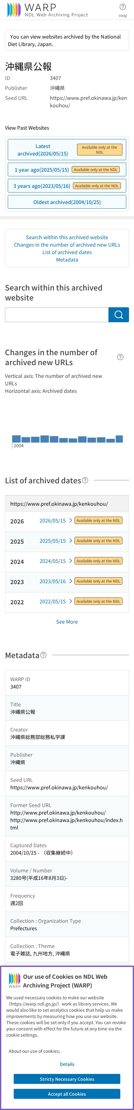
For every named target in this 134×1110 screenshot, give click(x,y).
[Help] (120, 357)
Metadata (67, 259)
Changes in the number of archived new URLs (67, 244)
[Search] (118, 314)
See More (67, 621)
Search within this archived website (67, 237)
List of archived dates (67, 252)
